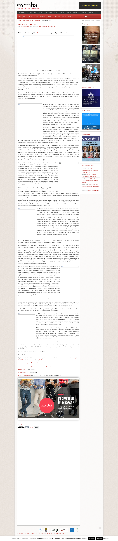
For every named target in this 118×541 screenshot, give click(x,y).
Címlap (19, 20)
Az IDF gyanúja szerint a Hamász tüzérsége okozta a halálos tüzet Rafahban (90, 180)
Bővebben (105, 538)
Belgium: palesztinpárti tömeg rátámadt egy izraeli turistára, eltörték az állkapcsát (90, 186)
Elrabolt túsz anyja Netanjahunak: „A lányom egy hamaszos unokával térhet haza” (90, 170)
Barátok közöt (22, 369)
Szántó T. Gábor (25, 26)
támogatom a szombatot (90, 5)
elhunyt (39, 33)
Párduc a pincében (23, 372)
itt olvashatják (43, 360)
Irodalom (37, 20)
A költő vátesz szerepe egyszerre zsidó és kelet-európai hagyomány (36, 366)
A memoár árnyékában (24, 375)
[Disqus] (48, 453)
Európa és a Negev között (32, 363)
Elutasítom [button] (99, 538)
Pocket (31, 427)
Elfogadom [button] (91, 538)
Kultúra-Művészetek (28, 20)
